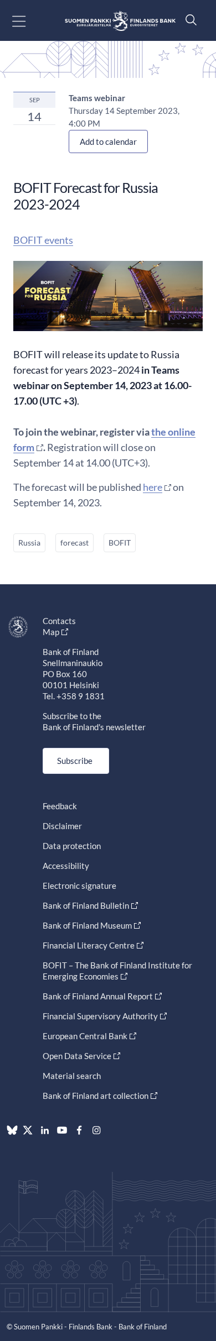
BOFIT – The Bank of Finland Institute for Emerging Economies (117, 970)
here (152, 487)
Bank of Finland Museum (87, 925)
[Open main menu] (29, 21)
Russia (29, 542)
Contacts (59, 621)
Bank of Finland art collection (95, 1096)
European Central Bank (85, 1036)
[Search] (188, 20)
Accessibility (66, 866)
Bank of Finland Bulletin (86, 905)
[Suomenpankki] (120, 20)
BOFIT (120, 542)
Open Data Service (77, 1056)
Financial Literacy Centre (89, 945)
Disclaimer (62, 826)
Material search (72, 1076)
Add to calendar (108, 141)
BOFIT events (43, 240)
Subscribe (74, 761)
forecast (74, 542)
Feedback (60, 806)
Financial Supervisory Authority (100, 1016)
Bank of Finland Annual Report (98, 996)
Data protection (72, 846)
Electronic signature (79, 885)
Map (51, 632)
